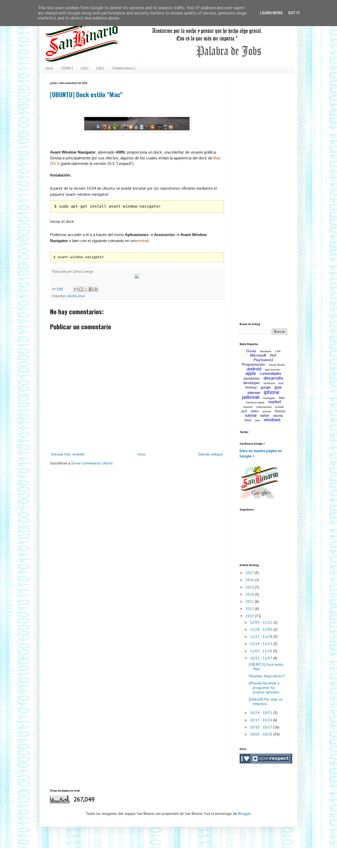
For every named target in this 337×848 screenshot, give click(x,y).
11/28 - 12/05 (261, 629)
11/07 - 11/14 (261, 651)
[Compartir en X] (85, 289)
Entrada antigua (210, 454)
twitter (264, 416)
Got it (294, 13)
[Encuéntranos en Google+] (259, 496)
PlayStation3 (263, 360)
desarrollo (273, 378)
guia (277, 387)
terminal (141, 240)
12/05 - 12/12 (261, 622)
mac (282, 398)
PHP (273, 355)
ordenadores (264, 406)
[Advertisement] (279, 114)
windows (272, 419)
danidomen (252, 378)
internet (253, 392)
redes (255, 411)
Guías (251, 351)
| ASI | (84, 68)
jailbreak (251, 397)
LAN (277, 351)
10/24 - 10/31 (261, 712)
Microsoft (258, 355)
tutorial (250, 415)
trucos (280, 411)
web (257, 420)
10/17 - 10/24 (261, 720)
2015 (250, 587)
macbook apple (255, 402)
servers (266, 411)
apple (250, 373)
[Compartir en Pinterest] (95, 289)
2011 (250, 608)
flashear (251, 387)
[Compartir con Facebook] (90, 289)
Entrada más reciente (68, 454)
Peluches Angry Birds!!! (267, 676)
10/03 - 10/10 (261, 734)
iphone (271, 392)
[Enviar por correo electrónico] (75, 289)
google (266, 387)
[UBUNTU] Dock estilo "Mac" (86, 94)
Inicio (49, 68)
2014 (250, 594)
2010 (250, 616)
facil (281, 383)
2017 (250, 572)
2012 (250, 601)
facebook (269, 383)
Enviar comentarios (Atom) (92, 463)
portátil (279, 406)
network (247, 406)
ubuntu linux (76, 296)
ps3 (244, 411)
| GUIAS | (67, 68)
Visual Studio (277, 364)
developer (251, 383)
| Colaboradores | (123, 68)
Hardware (265, 351)
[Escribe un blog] (80, 289)
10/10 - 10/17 (261, 727)
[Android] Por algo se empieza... (266, 701)
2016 (250, 579)
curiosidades (270, 373)
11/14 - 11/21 (261, 643)
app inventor (272, 369)
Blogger (244, 813)
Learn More (271, 13)
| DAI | (100, 68)
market (274, 402)
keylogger (269, 397)
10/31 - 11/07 (261, 658)
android (254, 368)
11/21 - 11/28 (261, 636)
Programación (253, 364)
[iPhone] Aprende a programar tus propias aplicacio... (265, 687)
